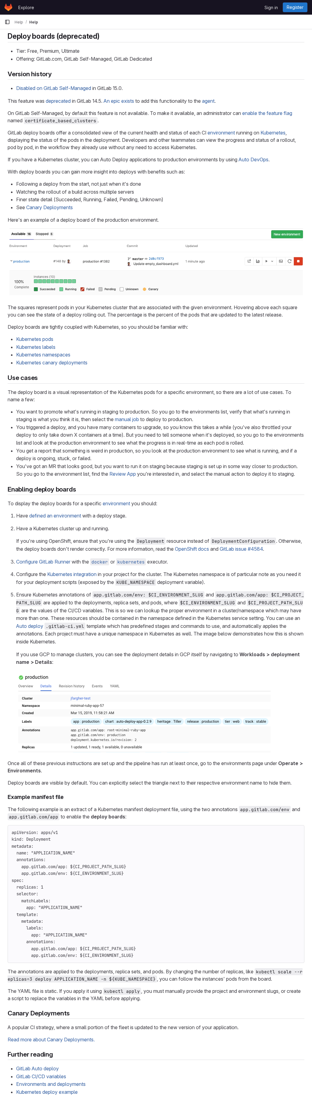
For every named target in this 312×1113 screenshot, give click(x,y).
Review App (122, 474)
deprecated (58, 101)
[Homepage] (8, 7)
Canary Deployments (49, 207)
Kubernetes (273, 133)
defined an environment (55, 516)
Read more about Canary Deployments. (51, 1039)
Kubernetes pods (34, 339)
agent (208, 101)
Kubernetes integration (72, 574)
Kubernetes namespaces (43, 355)
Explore (26, 7)
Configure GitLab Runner (43, 562)
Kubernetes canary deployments (51, 363)
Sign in (271, 7)
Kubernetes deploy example (47, 1092)
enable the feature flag (267, 113)
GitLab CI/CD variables (41, 1076)
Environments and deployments (51, 1084)
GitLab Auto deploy (37, 1068)
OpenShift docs (192, 549)
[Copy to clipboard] (297, 832)
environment (221, 133)
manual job (127, 419)
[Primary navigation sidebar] (7, 22)
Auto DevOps (253, 159)
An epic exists (119, 101)
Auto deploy (29, 626)
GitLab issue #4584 (241, 549)
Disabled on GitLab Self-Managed (53, 88)
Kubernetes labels (35, 347)
